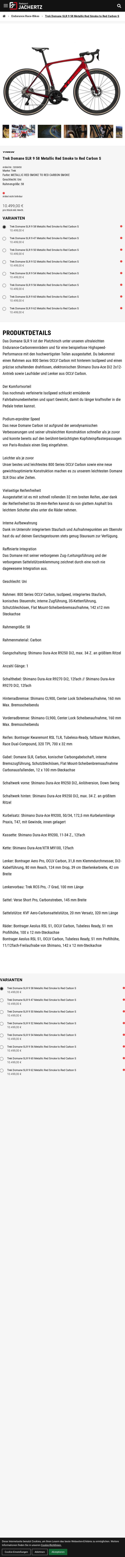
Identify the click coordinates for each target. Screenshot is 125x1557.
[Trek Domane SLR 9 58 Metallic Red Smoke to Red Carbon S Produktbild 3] (49, 131)
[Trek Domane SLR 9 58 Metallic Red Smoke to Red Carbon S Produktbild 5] (101, 131)
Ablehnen (40, 1552)
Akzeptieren (58, 1552)
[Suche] (119, 6)
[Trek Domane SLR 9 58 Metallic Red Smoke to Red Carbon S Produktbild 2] (23, 131)
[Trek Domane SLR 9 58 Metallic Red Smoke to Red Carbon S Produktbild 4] (75, 131)
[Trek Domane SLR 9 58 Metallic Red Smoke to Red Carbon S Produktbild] (62, 72)
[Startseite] (4, 16)
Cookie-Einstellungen (16, 1552)
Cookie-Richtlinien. (51, 1545)
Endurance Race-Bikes (25, 16)
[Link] (5, 5)
